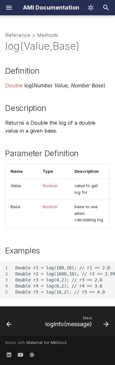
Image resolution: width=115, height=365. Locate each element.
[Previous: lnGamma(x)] (9, 323)
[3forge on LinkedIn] (9, 355)
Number (50, 185)
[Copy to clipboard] (108, 268)
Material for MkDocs (47, 342)
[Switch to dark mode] (90, 7)
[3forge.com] (32, 355)
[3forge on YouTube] (20, 355)
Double (14, 85)
